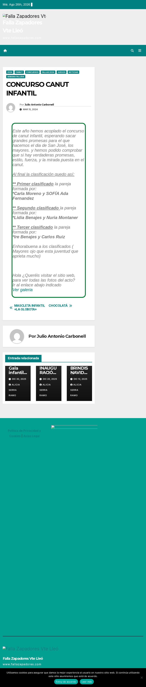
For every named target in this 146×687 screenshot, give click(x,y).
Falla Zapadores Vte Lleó (23, 658)
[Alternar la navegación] (139, 50)
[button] (132, 50)
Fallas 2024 (48, 72)
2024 (9, 72)
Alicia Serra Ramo (14, 390)
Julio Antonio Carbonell (39, 104)
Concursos (32, 72)
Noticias (73, 72)
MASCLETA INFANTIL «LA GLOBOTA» (29, 307)
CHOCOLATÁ (58, 305)
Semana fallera (15, 77)
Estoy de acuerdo (66, 681)
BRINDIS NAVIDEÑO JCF (79, 373)
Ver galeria (22, 289)
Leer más (87, 681)
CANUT (19, 72)
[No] (141, 677)
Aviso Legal (31, 436)
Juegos (61, 72)
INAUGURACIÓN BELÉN (48, 373)
